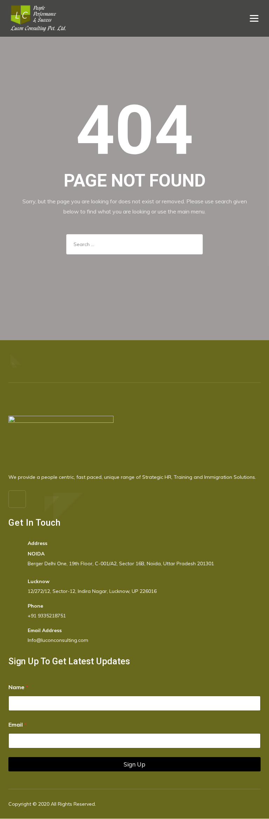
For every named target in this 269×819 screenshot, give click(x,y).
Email (17, 724)
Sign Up (134, 764)
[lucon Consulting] (38, 18)
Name (18, 687)
